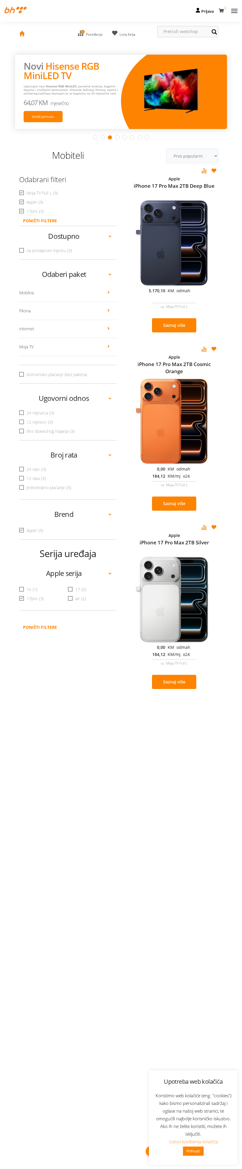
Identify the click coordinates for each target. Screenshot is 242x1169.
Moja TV (26, 347)
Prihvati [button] (193, 1151)
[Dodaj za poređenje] (204, 171)
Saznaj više (174, 325)
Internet (26, 329)
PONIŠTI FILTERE (40, 220)
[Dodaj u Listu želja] (213, 171)
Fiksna (25, 311)
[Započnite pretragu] (217, 32)
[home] (21, 34)
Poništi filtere (40, 627)
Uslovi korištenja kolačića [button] (193, 1141)
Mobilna (26, 292)
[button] (222, 9)
